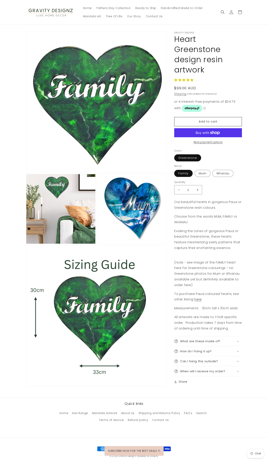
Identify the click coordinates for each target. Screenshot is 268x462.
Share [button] (183, 382)
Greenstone (187, 158)
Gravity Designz (127, 456)
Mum (202, 173)
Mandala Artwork (104, 413)
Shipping (180, 93)
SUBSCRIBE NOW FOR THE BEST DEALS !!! (134, 451)
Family (183, 173)
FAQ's (188, 413)
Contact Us (160, 420)
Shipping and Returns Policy (159, 413)
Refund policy (138, 420)
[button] (222, 12)
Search (201, 413)
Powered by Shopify (147, 456)
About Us (128, 413)
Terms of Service (111, 420)
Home (63, 413)
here (197, 299)
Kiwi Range (80, 413)
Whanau (222, 173)
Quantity (179, 182)
